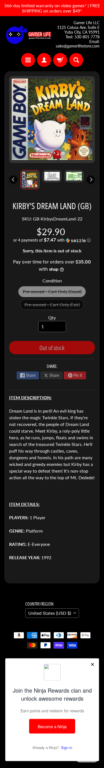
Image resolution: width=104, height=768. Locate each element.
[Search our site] (76, 60)
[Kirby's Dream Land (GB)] (30, 179)
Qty (52, 317)
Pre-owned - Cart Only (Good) (54, 293)
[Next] (91, 179)
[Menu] (28, 60)
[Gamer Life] (28, 34)
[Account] (44, 60)
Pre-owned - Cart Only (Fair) (54, 306)
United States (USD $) (49, 613)
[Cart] (60, 60)
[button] (52, 240)
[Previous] (13, 179)
